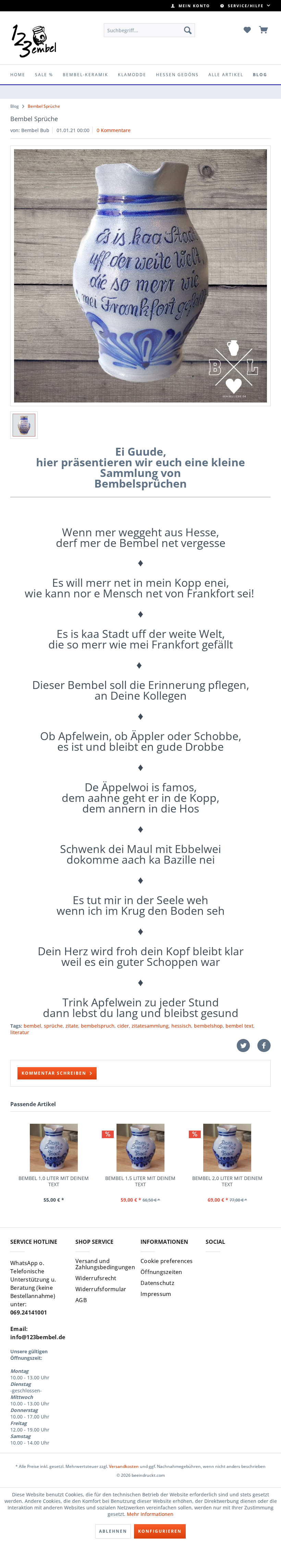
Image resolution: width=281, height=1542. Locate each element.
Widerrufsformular (100, 1289)
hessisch (181, 1026)
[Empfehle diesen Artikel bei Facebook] (264, 1046)
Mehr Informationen (150, 1514)
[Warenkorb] (264, 30)
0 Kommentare (114, 130)
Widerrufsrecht (96, 1278)
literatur (19, 1032)
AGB (81, 1300)
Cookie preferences (166, 1261)
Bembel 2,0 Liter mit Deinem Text (227, 1181)
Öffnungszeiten (161, 1272)
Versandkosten (124, 1466)
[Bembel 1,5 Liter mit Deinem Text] (140, 1148)
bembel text (239, 1026)
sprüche (53, 1026)
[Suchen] (188, 30)
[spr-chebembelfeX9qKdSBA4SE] (140, 275)
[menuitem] (190, 5)
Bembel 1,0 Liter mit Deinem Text (54, 1181)
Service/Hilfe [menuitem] (245, 5)
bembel (32, 1026)
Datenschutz (157, 1283)
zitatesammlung (150, 1026)
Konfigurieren (160, 1531)
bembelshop (208, 1026)
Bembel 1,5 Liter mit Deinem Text (140, 1181)
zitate (71, 1026)
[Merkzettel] (247, 30)
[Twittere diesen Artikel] (246, 1046)
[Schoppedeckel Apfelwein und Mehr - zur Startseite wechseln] (34, 40)
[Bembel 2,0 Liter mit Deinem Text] (227, 1148)
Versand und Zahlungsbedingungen (105, 1264)
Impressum (155, 1294)
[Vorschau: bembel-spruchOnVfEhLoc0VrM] (24, 425)
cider (123, 1026)
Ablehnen (113, 1531)
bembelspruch (97, 1026)
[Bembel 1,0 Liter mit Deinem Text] (53, 1148)
